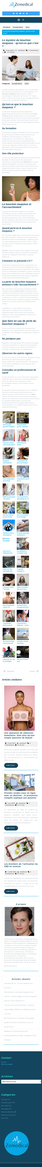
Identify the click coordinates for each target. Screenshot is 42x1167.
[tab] (18, 20)
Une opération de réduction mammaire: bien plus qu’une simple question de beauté (19, 735)
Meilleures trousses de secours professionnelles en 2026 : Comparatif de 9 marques (20, 1035)
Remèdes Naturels (7, 1112)
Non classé (4, 1106)
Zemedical (6, 27)
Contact (4, 1062)
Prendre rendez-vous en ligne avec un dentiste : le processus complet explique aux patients (21, 795)
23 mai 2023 (10, 50)
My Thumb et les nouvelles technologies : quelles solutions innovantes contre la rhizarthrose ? (19, 1022)
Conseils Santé (18, 27)
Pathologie (4, 1109)
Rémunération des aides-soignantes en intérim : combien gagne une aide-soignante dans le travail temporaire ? (20, 996)
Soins (27, 27)
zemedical (21, 50)
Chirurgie (4, 1099)
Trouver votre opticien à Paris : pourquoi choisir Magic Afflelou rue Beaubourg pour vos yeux (20, 1009)
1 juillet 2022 (11, 872)
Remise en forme (7, 1115)
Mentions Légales (7, 1064)
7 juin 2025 (11, 803)
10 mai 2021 (11, 743)
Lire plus (12, 766)
